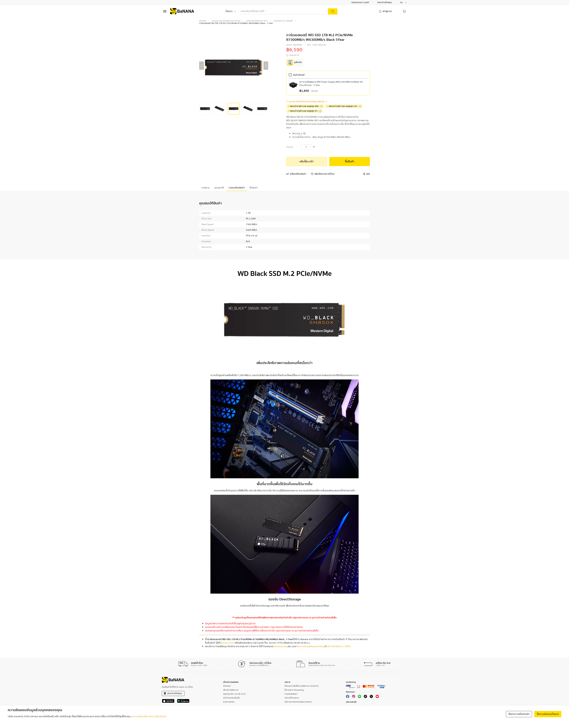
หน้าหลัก (202, 21)
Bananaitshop (281, 646)
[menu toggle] (165, 11)
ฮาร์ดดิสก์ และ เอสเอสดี (283, 21)
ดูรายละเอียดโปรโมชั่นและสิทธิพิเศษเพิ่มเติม (307, 101)
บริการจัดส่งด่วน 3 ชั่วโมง (338, 646)
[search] (332, 11)
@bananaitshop (317, 646)
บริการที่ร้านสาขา (291, 698)
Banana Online (227, 643)
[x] (371, 697)
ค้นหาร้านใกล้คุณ (384, 2)
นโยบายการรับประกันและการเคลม (298, 702)
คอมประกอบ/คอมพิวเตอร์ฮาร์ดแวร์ (226, 21)
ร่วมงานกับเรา (229, 702)
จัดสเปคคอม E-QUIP (360, 2)
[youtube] (377, 697)
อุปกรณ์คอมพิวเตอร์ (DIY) (257, 21)
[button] (201, 65)
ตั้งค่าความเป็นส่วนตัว (518, 714)
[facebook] (347, 697)
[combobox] (403, 2)
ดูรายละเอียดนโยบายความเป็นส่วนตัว (148, 716)
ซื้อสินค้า (349, 161)
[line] (359, 697)
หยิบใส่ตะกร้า (306, 161)
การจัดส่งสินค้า (290, 694)
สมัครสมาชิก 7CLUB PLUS (234, 694)
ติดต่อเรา (227, 686)
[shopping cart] (404, 11)
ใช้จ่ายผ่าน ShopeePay (294, 690)
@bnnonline (302, 646)
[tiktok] (365, 697)
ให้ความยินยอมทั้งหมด (548, 714)
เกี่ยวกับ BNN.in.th (230, 690)
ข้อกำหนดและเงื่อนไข (231, 698)
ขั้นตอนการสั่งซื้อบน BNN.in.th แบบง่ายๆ (301, 686)
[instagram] (353, 697)
